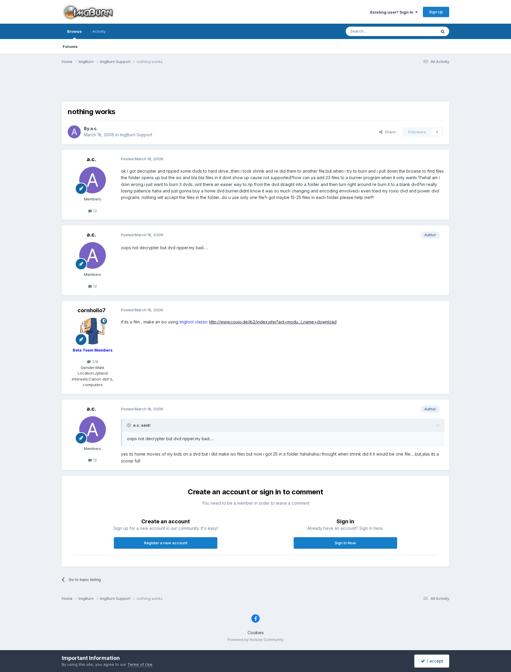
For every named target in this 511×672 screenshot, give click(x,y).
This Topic (419, 31)
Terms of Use (139, 664)
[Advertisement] (255, 86)
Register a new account (165, 542)
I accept (434, 660)
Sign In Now (345, 542)
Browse (74, 31)
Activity (99, 31)
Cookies (256, 632)
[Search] (442, 31)
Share (389, 131)
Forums (70, 46)
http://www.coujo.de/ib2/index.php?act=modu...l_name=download (273, 321)
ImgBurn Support (136, 134)
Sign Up (436, 11)
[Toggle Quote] (129, 425)
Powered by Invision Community (255, 639)
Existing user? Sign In (392, 12)
